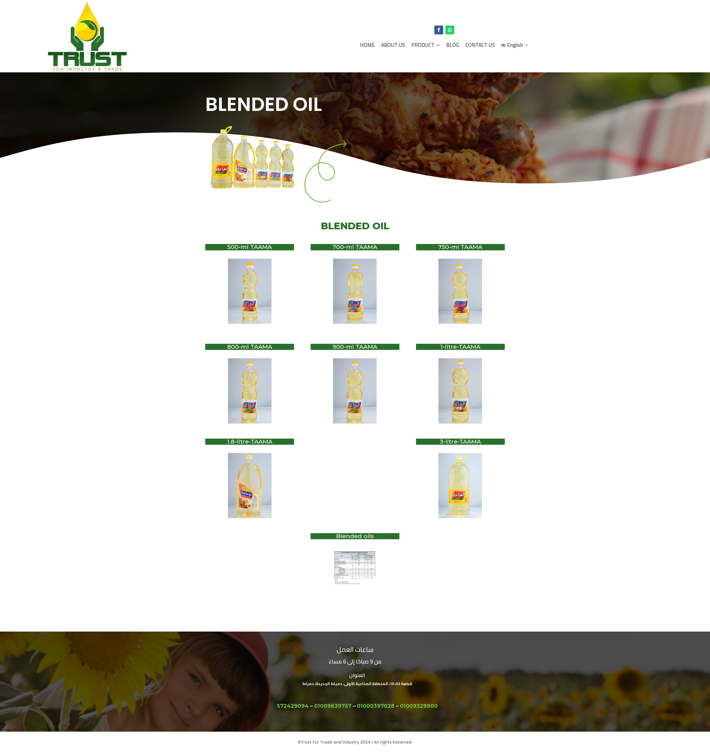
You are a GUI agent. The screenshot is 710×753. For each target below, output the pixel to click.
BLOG (452, 45)
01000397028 (375, 706)
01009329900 (419, 706)
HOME (367, 45)
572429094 (293, 706)
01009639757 (332, 706)
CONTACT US (480, 45)
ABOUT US (393, 45)
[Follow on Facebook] (438, 30)
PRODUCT (423, 45)
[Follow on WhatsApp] (449, 30)
